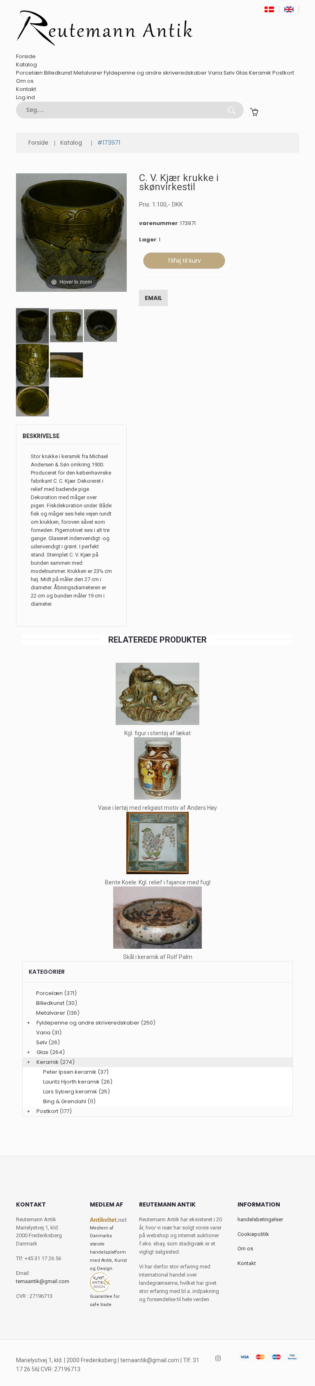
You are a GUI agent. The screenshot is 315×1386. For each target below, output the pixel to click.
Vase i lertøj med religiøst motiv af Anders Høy (157, 807)
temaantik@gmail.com (42, 1281)
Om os (25, 81)
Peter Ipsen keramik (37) (76, 1072)
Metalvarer (88, 73)
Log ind (25, 97)
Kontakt (26, 89)
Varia (215, 73)
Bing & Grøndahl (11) (69, 1101)
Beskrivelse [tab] (41, 436)
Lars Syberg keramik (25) (76, 1091)
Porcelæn (29, 73)
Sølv (229, 73)
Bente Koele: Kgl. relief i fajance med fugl (157, 882)
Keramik (260, 73)
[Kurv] (254, 112)
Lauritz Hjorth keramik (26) (77, 1082)
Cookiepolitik (253, 1234)
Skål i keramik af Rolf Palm (157, 957)
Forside (26, 56)
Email (153, 298)
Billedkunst (58, 73)
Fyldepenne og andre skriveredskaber (155, 73)
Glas (242, 73)
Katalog (26, 64)
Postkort (283, 73)
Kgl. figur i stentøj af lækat (157, 733)
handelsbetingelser (260, 1219)
